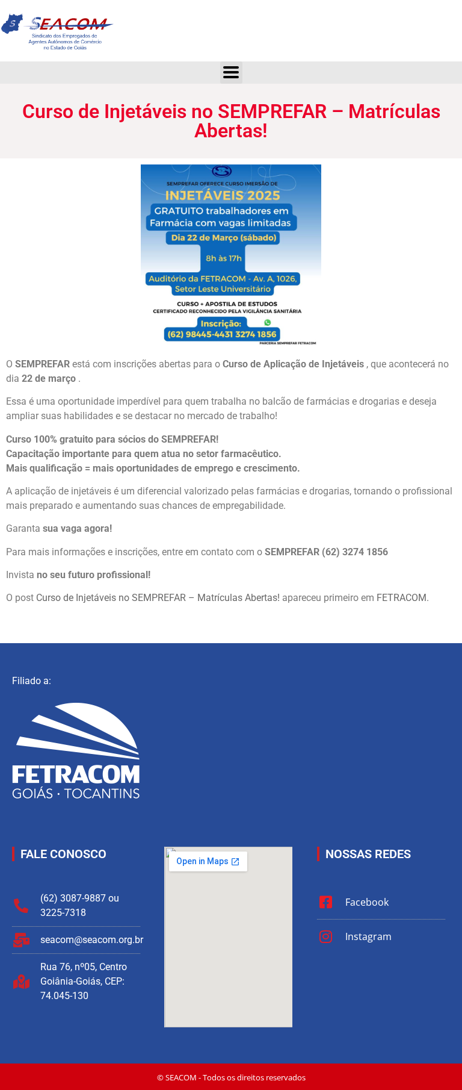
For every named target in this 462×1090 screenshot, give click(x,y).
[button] (231, 72)
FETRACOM (402, 597)
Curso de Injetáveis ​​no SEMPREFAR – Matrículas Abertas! (158, 597)
